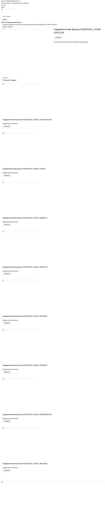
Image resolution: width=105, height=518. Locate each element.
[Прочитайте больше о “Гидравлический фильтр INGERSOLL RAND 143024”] (4, 179)
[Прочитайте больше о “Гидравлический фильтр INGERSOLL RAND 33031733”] (4, 278)
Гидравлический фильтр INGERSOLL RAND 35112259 (24, 316)
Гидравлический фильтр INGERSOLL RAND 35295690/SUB (27, 414)
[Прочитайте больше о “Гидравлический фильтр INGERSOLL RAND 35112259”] (4, 327)
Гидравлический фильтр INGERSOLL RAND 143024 (23, 169)
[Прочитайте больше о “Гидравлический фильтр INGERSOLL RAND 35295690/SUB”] (4, 425)
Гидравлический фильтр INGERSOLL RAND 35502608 (24, 464)
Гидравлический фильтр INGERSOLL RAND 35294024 (24, 365)
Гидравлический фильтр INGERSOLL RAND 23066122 (24, 218)
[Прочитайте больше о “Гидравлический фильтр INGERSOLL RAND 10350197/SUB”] (4, 130)
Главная (5, 24)
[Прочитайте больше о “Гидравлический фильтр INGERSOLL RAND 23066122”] (4, 228)
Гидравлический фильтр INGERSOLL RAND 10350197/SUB (27, 120)
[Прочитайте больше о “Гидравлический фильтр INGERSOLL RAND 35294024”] (4, 376)
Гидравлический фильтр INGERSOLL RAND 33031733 (24, 267)
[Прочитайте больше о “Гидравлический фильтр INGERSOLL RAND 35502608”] (4, 474)
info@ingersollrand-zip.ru (13, 1)
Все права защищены (11, 514)
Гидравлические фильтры (16, 24)
